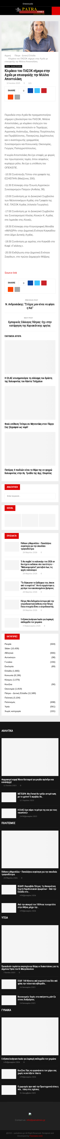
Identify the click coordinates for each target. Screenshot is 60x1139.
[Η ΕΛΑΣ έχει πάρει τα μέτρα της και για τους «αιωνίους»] (9, 813)
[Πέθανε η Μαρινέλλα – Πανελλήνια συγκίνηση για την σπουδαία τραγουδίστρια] (12, 547)
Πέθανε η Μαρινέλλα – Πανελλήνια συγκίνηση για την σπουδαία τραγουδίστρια (36, 546)
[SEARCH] (52, 496)
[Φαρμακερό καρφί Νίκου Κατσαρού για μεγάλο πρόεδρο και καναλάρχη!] (30, 757)
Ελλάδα (8, 671)
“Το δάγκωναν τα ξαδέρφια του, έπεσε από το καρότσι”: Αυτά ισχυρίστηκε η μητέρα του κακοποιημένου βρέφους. (37, 585)
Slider (7, 648)
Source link (11, 272)
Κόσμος (8, 679)
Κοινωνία (9, 675)
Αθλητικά (9, 653)
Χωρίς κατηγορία (13, 711)
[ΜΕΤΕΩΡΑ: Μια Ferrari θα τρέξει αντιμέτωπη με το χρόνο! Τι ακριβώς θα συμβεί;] (9, 797)
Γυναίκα (8, 662)
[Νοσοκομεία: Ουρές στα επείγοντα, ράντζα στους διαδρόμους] (9, 1000)
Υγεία (7, 706)
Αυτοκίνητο (10, 657)
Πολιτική (9, 697)
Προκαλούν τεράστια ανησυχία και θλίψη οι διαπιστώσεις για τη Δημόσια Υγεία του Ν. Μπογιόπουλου (30, 967)
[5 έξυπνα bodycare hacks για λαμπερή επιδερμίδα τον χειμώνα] (12, 623)
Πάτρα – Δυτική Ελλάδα (16, 693)
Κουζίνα (8, 684)
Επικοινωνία (28, 4)
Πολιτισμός (10, 702)
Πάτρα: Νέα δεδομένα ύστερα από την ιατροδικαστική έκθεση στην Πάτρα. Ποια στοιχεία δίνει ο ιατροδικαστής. (37, 604)
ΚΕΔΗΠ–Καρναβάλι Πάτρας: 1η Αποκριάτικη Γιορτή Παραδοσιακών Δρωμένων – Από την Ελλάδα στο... (37, 889)
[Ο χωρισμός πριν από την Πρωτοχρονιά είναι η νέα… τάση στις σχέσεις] (9, 1090)
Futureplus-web (36, 1136)
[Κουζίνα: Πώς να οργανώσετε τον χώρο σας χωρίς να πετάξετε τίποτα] (9, 1074)
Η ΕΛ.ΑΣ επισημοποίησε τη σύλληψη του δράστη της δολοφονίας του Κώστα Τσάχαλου (28, 380)
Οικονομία (9, 689)
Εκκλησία (9, 666)
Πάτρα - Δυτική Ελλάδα (13, 66)
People (8, 644)
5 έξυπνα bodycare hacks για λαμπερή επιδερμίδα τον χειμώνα (29, 1059)
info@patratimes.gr (36, 1120)
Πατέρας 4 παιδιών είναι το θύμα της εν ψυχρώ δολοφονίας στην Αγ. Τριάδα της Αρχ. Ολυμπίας (28, 471)
